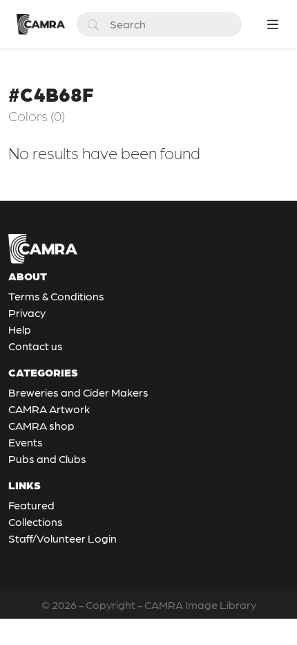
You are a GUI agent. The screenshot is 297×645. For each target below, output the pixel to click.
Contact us (35, 345)
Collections (35, 521)
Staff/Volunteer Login (62, 538)
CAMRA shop (41, 425)
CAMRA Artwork (49, 408)
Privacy (27, 312)
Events (25, 441)
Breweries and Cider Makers (78, 392)
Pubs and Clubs (47, 458)
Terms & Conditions (56, 295)
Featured (31, 504)
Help (19, 329)
